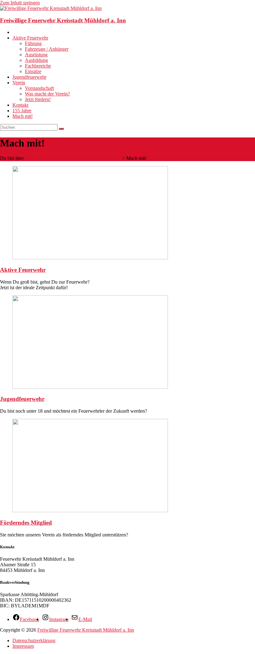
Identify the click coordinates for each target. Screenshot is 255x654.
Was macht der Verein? (47, 93)
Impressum (23, 646)
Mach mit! (22, 116)
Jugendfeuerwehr (29, 77)
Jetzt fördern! (38, 99)
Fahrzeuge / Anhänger (46, 49)
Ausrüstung (36, 54)
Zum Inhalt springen (20, 2)
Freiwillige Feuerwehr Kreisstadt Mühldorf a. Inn (63, 20)
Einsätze (33, 71)
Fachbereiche (38, 65)
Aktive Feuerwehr (30, 37)
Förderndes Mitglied (26, 522)
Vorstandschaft (39, 88)
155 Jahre (21, 110)
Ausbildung (36, 60)
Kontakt (20, 105)
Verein (18, 82)
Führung (33, 43)
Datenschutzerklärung (33, 640)
